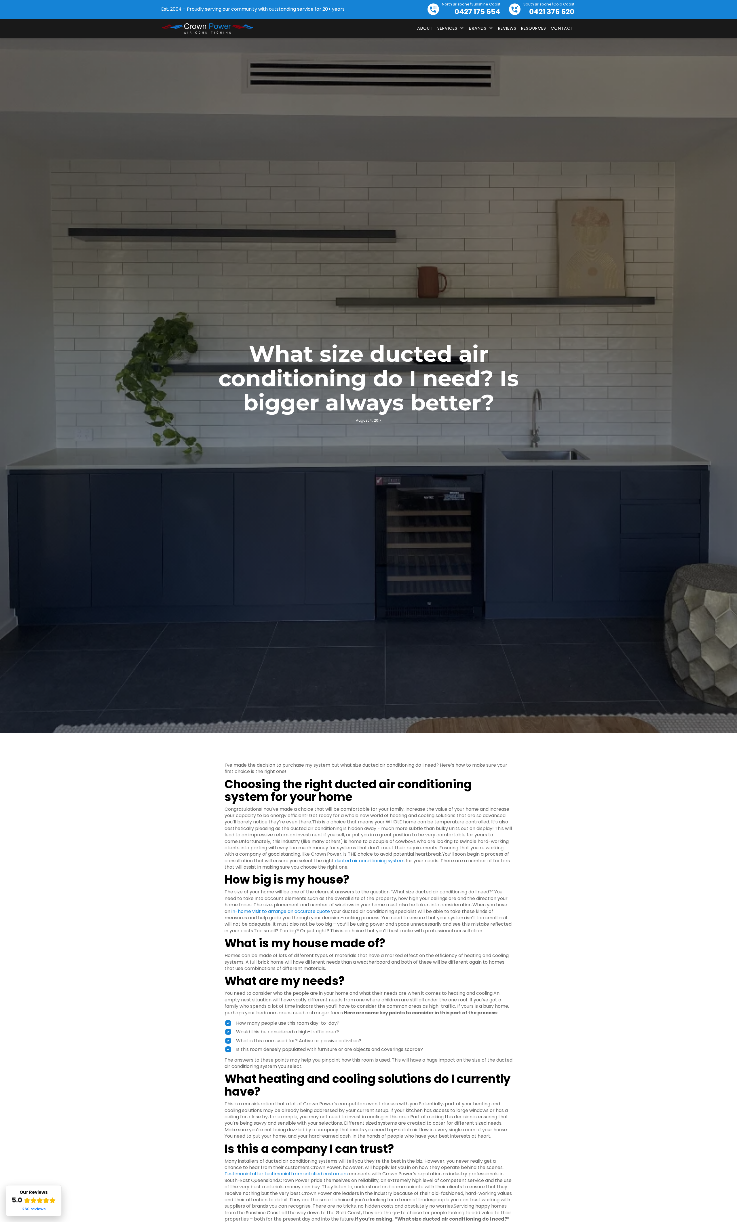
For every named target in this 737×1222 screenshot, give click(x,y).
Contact (562, 28)
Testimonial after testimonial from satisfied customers (286, 1173)
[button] (451, 28)
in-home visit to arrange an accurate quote (280, 911)
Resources (533, 28)
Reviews (507, 28)
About (425, 28)
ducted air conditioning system (369, 860)
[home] (207, 28)
